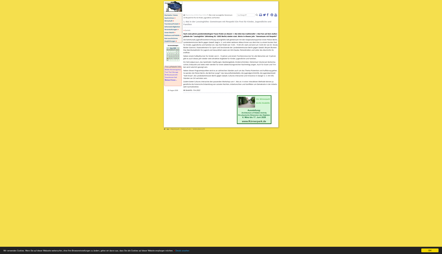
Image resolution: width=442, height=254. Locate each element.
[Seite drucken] (261, 15)
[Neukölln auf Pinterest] (272, 15)
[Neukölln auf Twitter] (264, 15)
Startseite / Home (171, 15)
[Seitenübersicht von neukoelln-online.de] (168, 129)
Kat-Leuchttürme (171, 38)
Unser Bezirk (169, 32)
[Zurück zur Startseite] (164, 129)
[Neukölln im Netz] (173, 11)
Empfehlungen (170, 41)
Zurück (187, 30)
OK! (430, 250)
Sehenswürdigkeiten (172, 27)
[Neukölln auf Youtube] (276, 15)
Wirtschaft (168, 21)
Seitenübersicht (199, 129)
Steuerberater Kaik (171, 77)
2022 (196, 15)
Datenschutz (186, 129)
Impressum (175, 129)
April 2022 (203, 15)
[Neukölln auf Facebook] (268, 15)
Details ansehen (182, 250)
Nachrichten (169, 18)
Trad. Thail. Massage (171, 72)
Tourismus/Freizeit (171, 24)
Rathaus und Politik (171, 35)
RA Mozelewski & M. (171, 75)
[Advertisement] (225, 6)
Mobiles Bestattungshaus (173, 70)
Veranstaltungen (170, 29)
